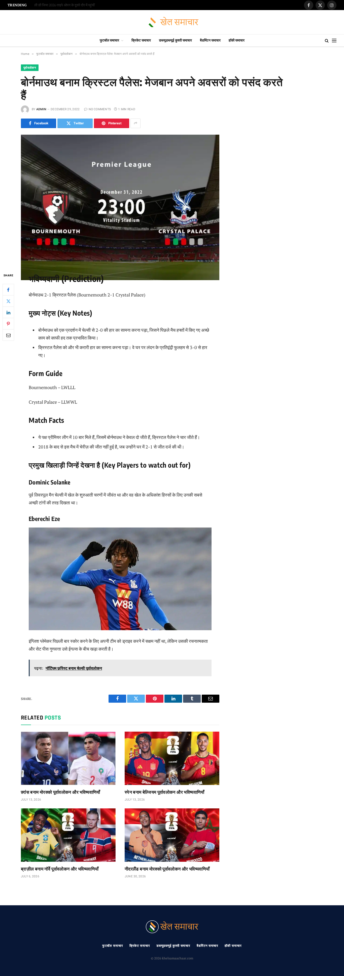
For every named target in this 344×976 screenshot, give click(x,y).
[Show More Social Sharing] (135, 123)
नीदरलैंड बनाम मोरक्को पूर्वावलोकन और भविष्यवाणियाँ (167, 869)
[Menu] (334, 40)
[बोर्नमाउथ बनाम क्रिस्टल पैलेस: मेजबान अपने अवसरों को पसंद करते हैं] (120, 199)
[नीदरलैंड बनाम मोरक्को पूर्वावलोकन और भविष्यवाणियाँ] (172, 835)
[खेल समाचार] (172, 22)
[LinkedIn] (8, 312)
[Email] (8, 335)
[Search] (327, 40)
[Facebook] (8, 289)
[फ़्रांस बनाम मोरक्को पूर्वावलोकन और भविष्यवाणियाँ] (68, 758)
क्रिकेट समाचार (141, 40)
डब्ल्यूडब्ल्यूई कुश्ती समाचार (175, 40)
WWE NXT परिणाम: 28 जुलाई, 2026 (58, 5)
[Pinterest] (8, 323)
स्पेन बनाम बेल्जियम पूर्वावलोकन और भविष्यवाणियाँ (164, 792)
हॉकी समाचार (237, 40)
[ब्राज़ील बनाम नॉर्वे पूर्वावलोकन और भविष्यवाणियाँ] (68, 835)
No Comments (100, 109)
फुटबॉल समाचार (109, 40)
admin (41, 109)
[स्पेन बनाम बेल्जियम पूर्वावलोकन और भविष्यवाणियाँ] (172, 758)
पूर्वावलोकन (29, 67)
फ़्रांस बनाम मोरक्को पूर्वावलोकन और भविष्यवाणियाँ (60, 792)
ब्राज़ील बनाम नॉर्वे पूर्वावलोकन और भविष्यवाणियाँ (59, 869)
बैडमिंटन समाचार (210, 40)
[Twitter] (8, 301)
